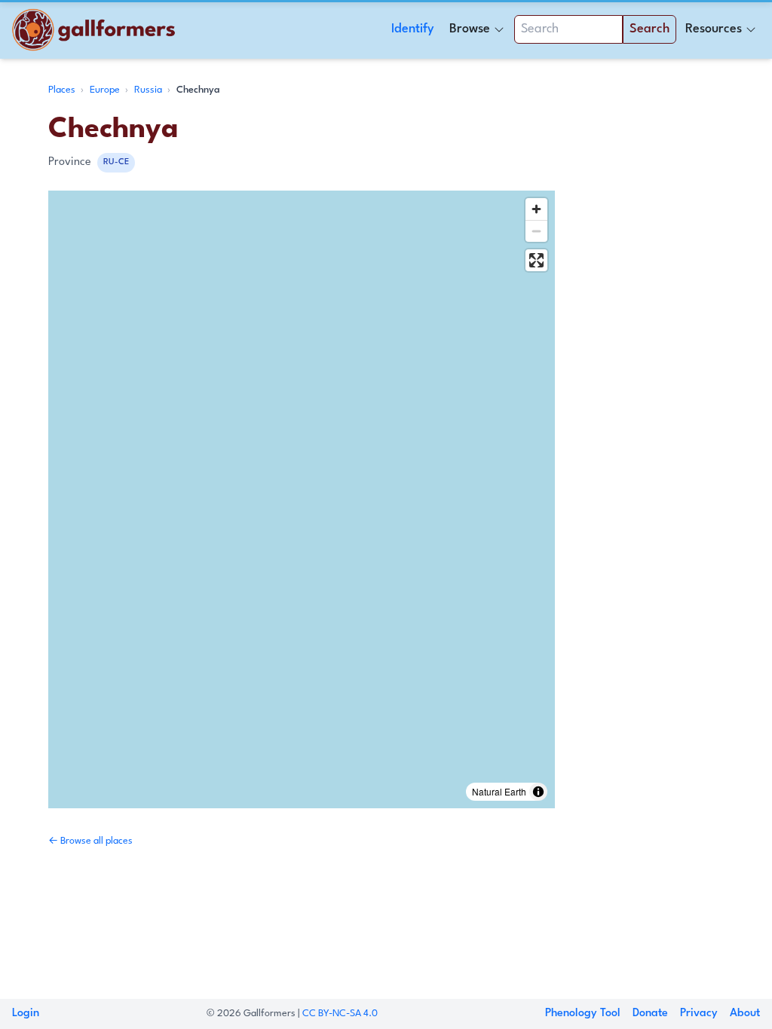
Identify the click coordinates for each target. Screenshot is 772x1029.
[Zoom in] (536, 209)
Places (63, 90)
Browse (469, 29)
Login (25, 1013)
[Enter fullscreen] (536, 260)
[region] (301, 499)
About (745, 1013)
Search (649, 29)
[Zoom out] (536, 231)
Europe (106, 90)
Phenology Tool (582, 1013)
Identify (412, 29)
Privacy (699, 1013)
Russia (149, 90)
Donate (650, 1013)
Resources (713, 29)
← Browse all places (90, 841)
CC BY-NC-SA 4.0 (340, 1013)
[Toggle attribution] (538, 792)
